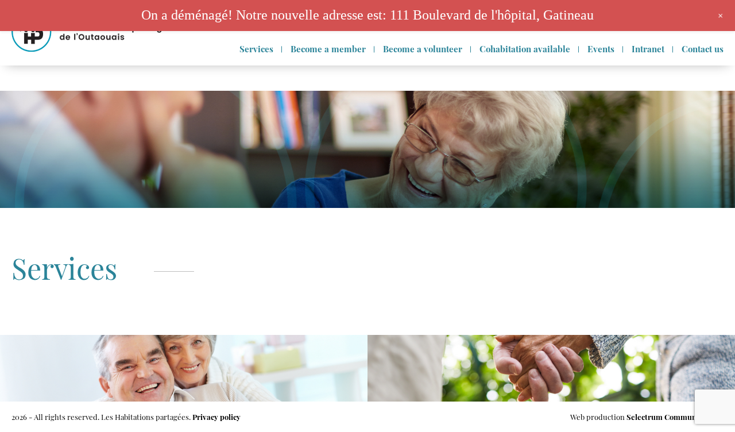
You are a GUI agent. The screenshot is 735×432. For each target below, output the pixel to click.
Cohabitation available (524, 49)
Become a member (328, 49)
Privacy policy (216, 417)
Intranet (648, 49)
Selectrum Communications (675, 417)
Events (600, 49)
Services (256, 49)
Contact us (703, 49)
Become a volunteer (422, 49)
